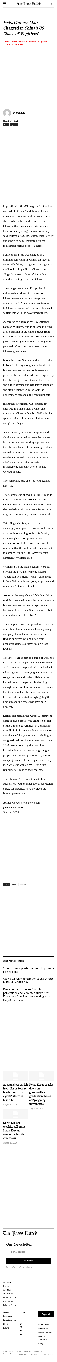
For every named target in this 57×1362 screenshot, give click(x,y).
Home (7, 41)
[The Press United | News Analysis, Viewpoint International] (32, 3)
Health (6, 1327)
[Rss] (21, 1333)
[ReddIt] (31, 132)
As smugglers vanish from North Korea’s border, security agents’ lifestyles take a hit (15, 1092)
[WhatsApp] (38, 132)
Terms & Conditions (43, 1338)
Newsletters (43, 1328)
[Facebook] (16, 132)
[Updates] (8, 113)
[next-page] (10, 1149)
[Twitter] (21, 1320)
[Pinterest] (53, 132)
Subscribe (28, 1261)
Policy (40, 1343)
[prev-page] (5, 1149)
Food (5, 1323)
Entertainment (9, 1320)
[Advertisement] (28, 77)
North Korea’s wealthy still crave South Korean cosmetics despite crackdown (14, 1130)
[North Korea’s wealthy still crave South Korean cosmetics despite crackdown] (15, 1114)
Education (7, 1316)
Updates (20, 112)
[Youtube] (21, 1330)
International (44, 1324)
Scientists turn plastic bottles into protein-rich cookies (28, 970)
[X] (23, 132)
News (14, 41)
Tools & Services (45, 1332)
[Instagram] (21, 1326)
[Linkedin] (45, 132)
